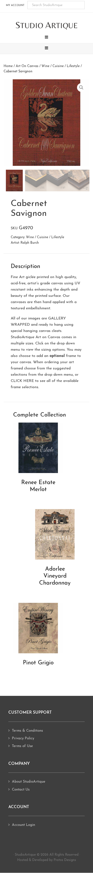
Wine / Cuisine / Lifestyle (60, 66)
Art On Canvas (27, 66)
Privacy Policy (23, 738)
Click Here (22, 381)
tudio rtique (46, 25)
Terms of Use (22, 746)
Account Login (23, 825)
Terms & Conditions (27, 731)
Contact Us (21, 790)
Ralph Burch (30, 243)
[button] (46, 37)
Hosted (22, 860)
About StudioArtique (28, 782)
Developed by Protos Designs (54, 860)
